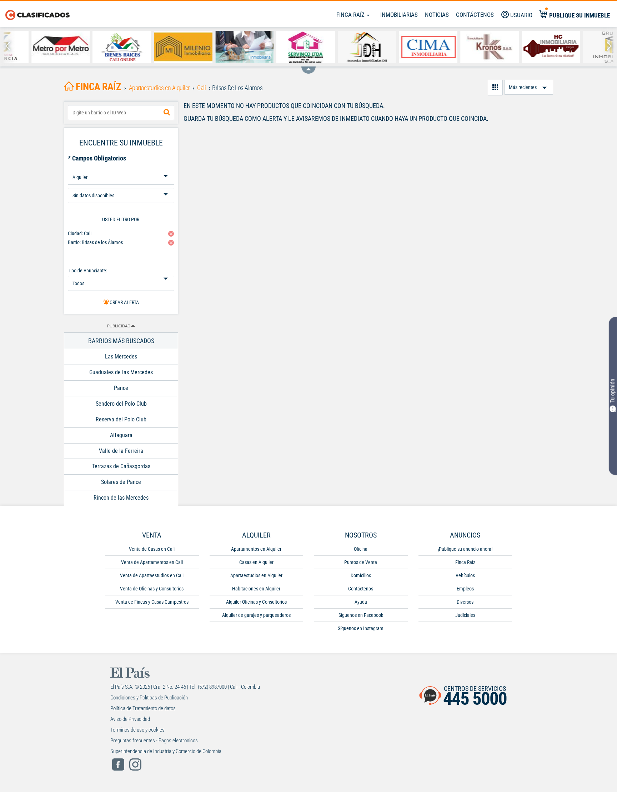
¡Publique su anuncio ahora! (465, 549)
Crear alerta (124, 302)
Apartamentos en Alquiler (256, 549)
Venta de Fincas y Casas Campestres (152, 602)
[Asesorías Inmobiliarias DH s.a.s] (339, 47)
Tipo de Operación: (121, 167)
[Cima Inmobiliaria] (400, 47)
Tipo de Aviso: (121, 185)
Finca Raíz (351, 14)
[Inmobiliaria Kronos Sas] (461, 47)
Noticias (437, 14)
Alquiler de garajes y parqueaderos (256, 615)
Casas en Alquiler (256, 562)
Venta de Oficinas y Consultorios (152, 588)
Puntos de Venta (360, 562)
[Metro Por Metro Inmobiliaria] (33, 47)
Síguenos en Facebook (360, 615)
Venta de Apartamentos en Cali (152, 562)
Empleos (465, 588)
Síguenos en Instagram (360, 628)
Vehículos (465, 575)
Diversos (465, 602)
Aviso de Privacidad (130, 719)
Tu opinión (612, 391)
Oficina (360, 549)
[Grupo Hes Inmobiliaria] (584, 47)
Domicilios (361, 575)
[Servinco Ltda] (278, 47)
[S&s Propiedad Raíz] (216, 47)
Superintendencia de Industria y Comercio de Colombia (165, 751)
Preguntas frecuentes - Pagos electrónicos (154, 740)
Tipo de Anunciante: (87, 270)
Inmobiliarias (399, 14)
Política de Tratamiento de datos (143, 708)
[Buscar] (166, 112)
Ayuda (361, 602)
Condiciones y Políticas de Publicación (149, 697)
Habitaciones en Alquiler (256, 588)
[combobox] (121, 112)
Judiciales (465, 615)
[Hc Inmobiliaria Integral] (523, 47)
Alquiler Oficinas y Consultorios (256, 602)
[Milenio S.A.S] (155, 47)
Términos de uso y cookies (137, 730)
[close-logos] (308, 66)
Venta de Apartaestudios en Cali (152, 575)
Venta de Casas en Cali (152, 549)
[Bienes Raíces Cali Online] (94, 47)
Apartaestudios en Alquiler (256, 575)
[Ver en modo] (495, 87)
